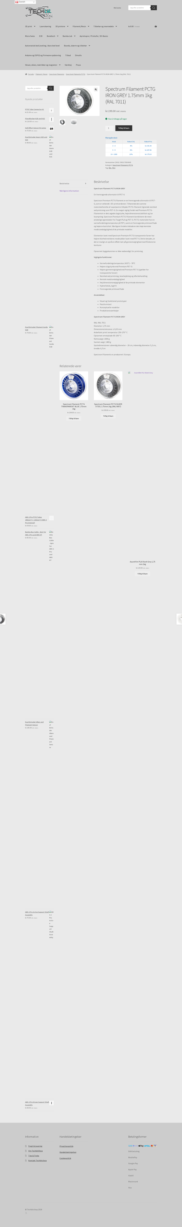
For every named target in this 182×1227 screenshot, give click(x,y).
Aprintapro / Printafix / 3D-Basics (94, 36)
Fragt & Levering (35, 1146)
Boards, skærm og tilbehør (75, 45)
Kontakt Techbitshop (37, 1160)
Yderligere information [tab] (69, 191)
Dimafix (78, 55)
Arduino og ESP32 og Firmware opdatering (43, 55)
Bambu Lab (67, 36)
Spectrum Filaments (56, 74)
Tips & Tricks (33, 1155)
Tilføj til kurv (123, 128)
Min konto (117, 8)
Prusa (78, 65)
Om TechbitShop (35, 1151)
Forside (31, 74)
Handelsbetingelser (68, 1152)
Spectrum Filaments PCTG (75, 74)
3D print (28, 26)
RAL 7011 (112, 168)
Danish (21, 2)
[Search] (154, 7)
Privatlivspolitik (66, 1146)
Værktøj (68, 65)
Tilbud (68, 55)
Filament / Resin (41, 74)
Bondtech (51, 36)
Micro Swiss (30, 36)
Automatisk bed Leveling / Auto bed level (42, 45)
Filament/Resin (79, 26)
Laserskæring (45, 26)
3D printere (60, 26)
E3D (40, 36)
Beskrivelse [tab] (64, 183)
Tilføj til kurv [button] (74, 418)
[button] (96, 89)
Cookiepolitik (65, 1158)
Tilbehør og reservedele (103, 26)
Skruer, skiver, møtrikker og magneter (41, 65)
